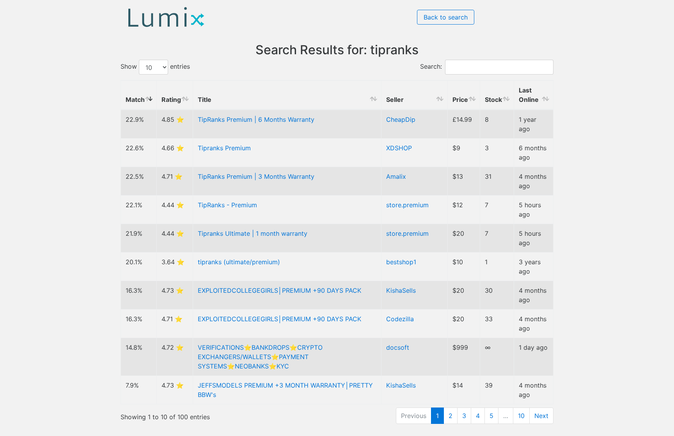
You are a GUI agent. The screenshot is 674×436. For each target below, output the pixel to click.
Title (204, 99)
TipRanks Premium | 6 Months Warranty (256, 119)
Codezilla (400, 319)
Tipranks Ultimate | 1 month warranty (252, 233)
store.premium (407, 205)
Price (460, 99)
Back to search (446, 17)
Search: (431, 67)
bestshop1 (401, 262)
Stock (493, 99)
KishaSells (401, 290)
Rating (171, 99)
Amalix (396, 176)
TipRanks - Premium (227, 205)
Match (135, 99)
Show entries (155, 67)
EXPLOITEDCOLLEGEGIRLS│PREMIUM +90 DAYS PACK (279, 290)
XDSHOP (399, 148)
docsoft (397, 347)
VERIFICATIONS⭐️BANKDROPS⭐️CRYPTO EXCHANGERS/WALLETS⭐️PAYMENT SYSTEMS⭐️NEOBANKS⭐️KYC (260, 356)
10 (521, 416)
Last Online (529, 94)
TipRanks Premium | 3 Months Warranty (256, 176)
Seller (395, 99)
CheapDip (400, 119)
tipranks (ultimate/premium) (239, 262)
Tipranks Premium (224, 148)
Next (541, 416)
